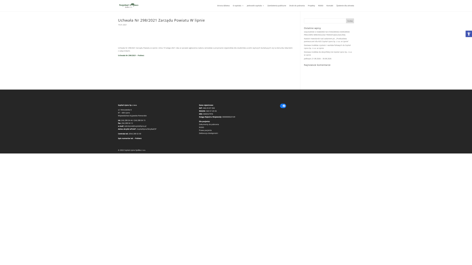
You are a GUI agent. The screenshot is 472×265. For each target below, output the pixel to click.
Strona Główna (223, 6)
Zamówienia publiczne (276, 6)
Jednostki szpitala (254, 6)
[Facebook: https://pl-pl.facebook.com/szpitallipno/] (284, 106)
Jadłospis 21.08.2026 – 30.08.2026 (317, 58)
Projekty (311, 6)
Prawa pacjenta (205, 130)
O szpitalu (237, 6)
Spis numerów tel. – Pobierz (130, 138)
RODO (320, 6)
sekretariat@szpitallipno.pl (135, 126)
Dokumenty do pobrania (209, 124)
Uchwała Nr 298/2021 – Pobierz (131, 55)
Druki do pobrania (297, 6)
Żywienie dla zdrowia (345, 6)
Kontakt (329, 6)
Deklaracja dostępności (208, 133)
